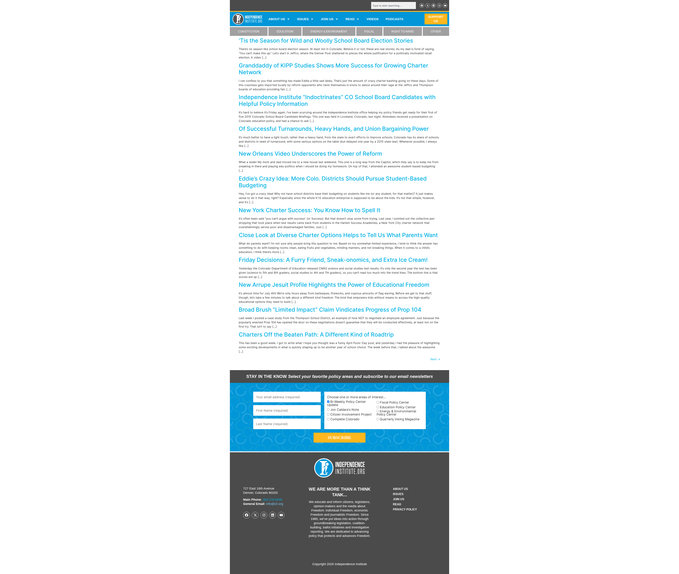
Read (397, 504)
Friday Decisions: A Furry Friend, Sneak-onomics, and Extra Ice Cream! (333, 259)
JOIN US (327, 19)
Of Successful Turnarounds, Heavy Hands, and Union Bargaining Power (334, 128)
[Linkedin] (433, 5)
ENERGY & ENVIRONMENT (329, 31)
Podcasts (394, 19)
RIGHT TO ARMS (402, 31)
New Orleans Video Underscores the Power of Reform (310, 153)
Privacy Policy (405, 509)
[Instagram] (439, 5)
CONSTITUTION (248, 31)
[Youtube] (445, 5)
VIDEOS (373, 19)
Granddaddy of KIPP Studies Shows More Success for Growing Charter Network (333, 69)
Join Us (398, 499)
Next (435, 359)
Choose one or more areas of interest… (356, 397)
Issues (303, 19)
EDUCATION (285, 31)
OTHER (436, 31)
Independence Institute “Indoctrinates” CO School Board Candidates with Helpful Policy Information (337, 100)
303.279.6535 (272, 499)
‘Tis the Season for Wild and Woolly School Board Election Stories (326, 40)
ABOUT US (276, 19)
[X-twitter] (427, 5)
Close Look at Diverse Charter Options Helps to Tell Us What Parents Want (338, 235)
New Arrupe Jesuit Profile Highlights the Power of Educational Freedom (334, 284)
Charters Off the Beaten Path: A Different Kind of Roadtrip (316, 334)
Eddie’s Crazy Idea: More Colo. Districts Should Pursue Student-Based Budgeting (333, 182)
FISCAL (369, 31)
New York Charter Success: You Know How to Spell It (309, 210)
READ (350, 19)
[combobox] (393, 5)
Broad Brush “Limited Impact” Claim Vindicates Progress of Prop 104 (330, 309)
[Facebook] (421, 5)
